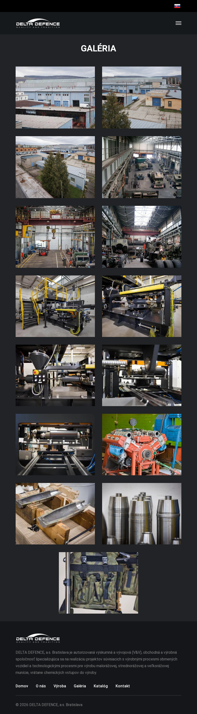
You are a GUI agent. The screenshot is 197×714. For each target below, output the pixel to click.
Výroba (60, 686)
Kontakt (123, 686)
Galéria (80, 686)
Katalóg (101, 686)
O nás (41, 686)
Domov (22, 686)
